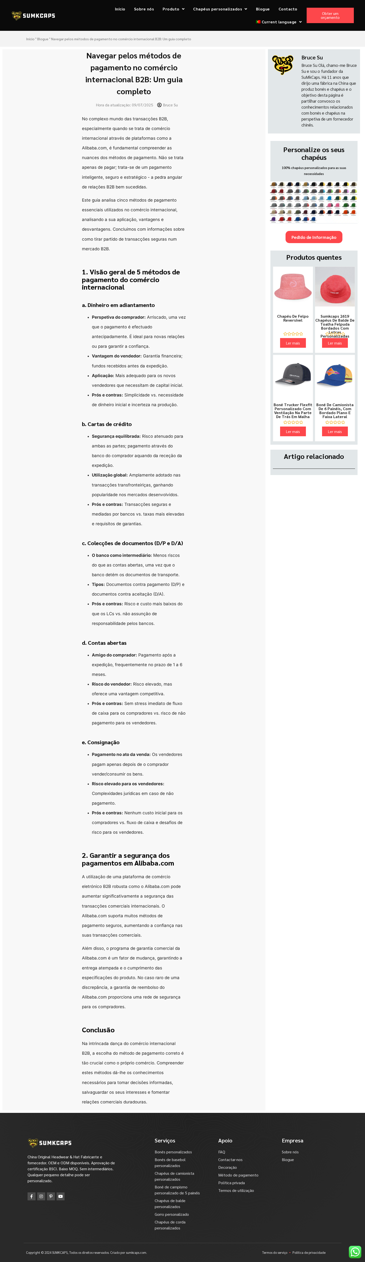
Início (120, 8)
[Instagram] (41, 1196)
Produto (171, 8)
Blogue (263, 8)
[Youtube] (61, 1196)
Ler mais (293, 343)
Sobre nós (144, 8)
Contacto (288, 8)
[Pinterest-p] (51, 1196)
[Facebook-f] (32, 1196)
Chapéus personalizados (217, 8)
